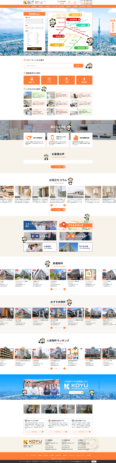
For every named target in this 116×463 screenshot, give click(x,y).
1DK (28, 35)
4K (28, 43)
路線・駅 (31, 82)
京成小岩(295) (74, 28)
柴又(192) (61, 22)
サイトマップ (71, 455)
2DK (38, 37)
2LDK (28, 39)
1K (37, 33)
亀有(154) (59, 14)
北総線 (83, 25)
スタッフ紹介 (33, 455)
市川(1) (75, 37)
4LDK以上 (29, 45)
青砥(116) (58, 29)
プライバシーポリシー (80, 455)
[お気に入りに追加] (12, 271)
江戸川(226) (83, 31)
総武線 (57, 45)
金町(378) (65, 14)
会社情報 (68, 6)
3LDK (38, 41)
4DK (38, 43)
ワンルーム (29, 33)
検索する (35, 48)
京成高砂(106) (60, 27)
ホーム (27, 6)
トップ (27, 455)
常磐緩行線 (75, 15)
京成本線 (58, 36)
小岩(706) (77, 29)
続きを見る (34, 431)
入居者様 (48, 6)
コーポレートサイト (76, 392)
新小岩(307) (62, 39)
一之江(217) (67, 46)
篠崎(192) (74, 40)
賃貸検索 (34, 6)
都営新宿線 (81, 48)
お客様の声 (46, 455)
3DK (28, 41)
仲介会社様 (61, 6)
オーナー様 (54, 6)
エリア (49, 82)
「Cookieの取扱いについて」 (78, 461)
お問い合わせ (82, 6)
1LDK (38, 35)
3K (37, 39)
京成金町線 (73, 19)
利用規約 (89, 455)
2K (28, 37)
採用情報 (52, 455)
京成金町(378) (60, 18)
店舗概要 (75, 6)
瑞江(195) (72, 43)
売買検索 (41, 6)
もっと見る (58, 167)
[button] (53, 205)
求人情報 (89, 6)
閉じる (94, 461)
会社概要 (40, 455)
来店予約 (65, 455)
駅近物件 (84, 82)
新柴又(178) (70, 23)
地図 (66, 82)
